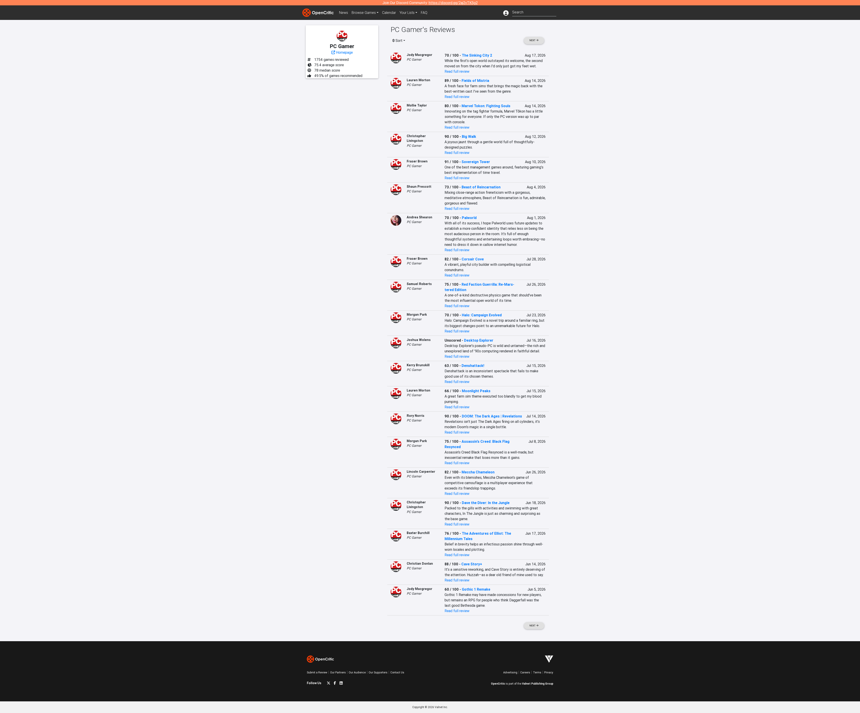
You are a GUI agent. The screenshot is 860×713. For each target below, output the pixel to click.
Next (532, 40)
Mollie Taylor (417, 105)
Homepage (344, 52)
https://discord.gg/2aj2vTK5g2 (453, 2)
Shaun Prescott (419, 187)
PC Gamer (414, 59)
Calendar (389, 12)
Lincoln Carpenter (421, 472)
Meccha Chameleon (478, 472)
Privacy (548, 672)
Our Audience (357, 672)
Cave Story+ (471, 564)
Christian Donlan (420, 564)
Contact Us (397, 672)
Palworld (469, 217)
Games (364, 12)
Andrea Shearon (419, 217)
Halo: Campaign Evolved (482, 315)
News (343, 12)
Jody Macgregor (419, 55)
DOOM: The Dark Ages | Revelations (492, 416)
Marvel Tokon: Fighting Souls (486, 106)
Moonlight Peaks (476, 391)
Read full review (457, 71)
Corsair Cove (473, 259)
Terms (537, 672)
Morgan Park (417, 315)
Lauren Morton (418, 80)
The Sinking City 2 (477, 55)
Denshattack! (473, 365)
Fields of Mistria (475, 80)
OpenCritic (498, 683)
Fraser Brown (417, 161)
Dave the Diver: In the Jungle (486, 502)
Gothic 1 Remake (476, 589)
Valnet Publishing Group (537, 683)
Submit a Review (317, 672)
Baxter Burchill (418, 533)
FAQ (424, 12)
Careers (525, 672)
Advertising (510, 672)
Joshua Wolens (419, 340)
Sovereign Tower (476, 162)
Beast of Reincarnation (481, 187)
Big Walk (469, 136)
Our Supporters (378, 672)
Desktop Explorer (478, 340)
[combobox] (534, 11)
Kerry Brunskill (418, 365)
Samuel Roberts (419, 284)
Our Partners (338, 672)
